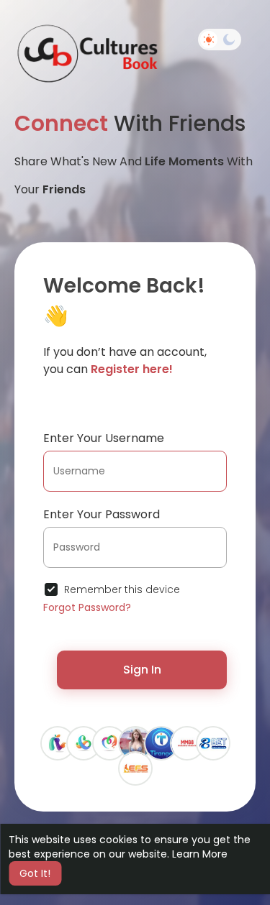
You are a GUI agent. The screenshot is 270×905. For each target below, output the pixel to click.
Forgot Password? (87, 607)
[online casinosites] (109, 742)
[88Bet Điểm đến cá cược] (213, 742)
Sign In (142, 669)
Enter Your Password (101, 514)
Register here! (132, 369)
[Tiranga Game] (161, 742)
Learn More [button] (200, 854)
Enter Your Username (103, 438)
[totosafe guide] (83, 742)
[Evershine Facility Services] (135, 768)
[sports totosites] (135, 742)
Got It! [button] (34, 873)
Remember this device (122, 589)
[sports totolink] (57, 742)
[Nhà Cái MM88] (187, 742)
